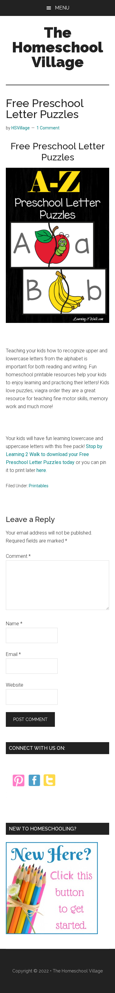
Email (13, 654)
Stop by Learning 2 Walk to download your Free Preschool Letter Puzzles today (54, 454)
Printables (38, 485)
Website (14, 685)
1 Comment (47, 127)
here (41, 470)
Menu (62, 8)
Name (14, 624)
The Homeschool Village (57, 47)
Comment (18, 556)
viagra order (47, 390)
